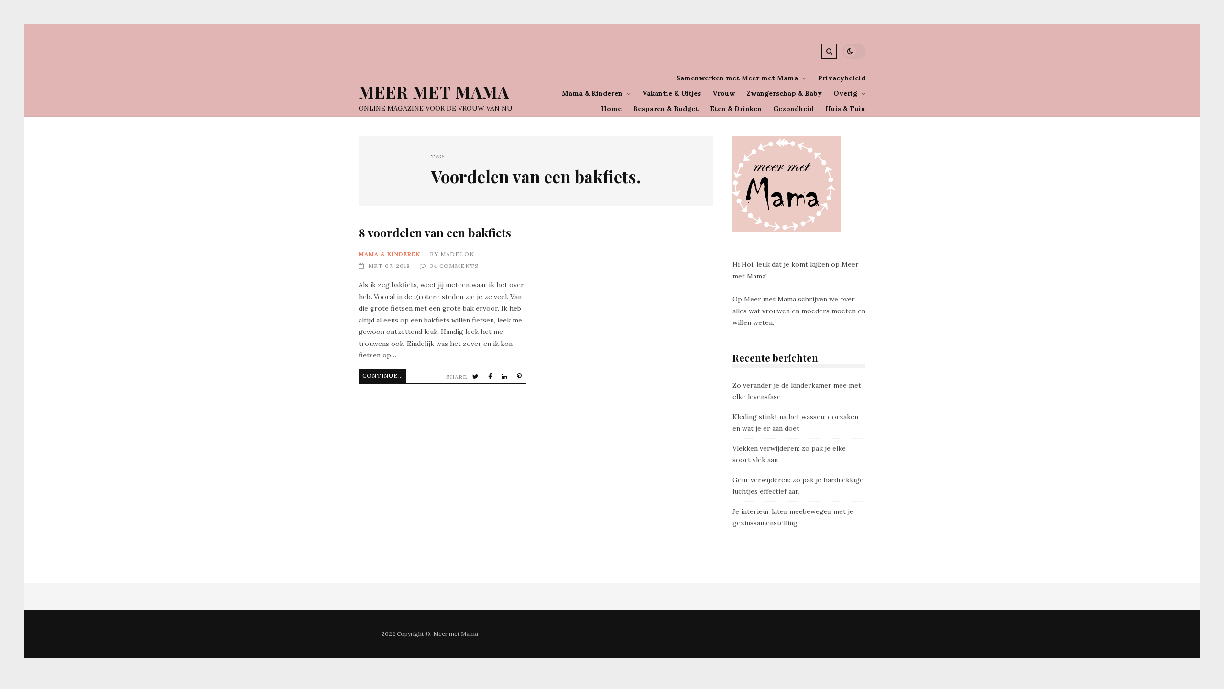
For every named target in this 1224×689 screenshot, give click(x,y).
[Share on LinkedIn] (505, 377)
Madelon (457, 253)
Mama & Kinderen (592, 93)
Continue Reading (384, 375)
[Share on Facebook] (491, 377)
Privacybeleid (841, 78)
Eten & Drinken (736, 108)
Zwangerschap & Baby (784, 93)
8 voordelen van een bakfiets (435, 232)
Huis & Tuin (845, 108)
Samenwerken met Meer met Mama (737, 78)
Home (611, 108)
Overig (845, 93)
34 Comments (454, 265)
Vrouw (723, 93)
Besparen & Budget (666, 108)
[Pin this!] (520, 377)
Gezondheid (793, 108)
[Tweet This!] (476, 377)
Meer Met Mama (434, 91)
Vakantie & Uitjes (671, 93)
